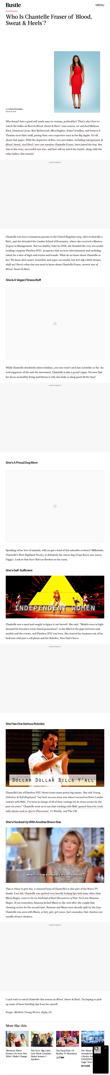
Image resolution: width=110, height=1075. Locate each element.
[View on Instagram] (55, 323)
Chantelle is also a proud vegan (69, 372)
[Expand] (96, 1048)
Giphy (44, 1012)
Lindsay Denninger (15, 109)
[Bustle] (13, 5)
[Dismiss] (105, 1048)
